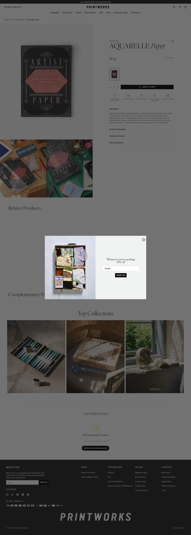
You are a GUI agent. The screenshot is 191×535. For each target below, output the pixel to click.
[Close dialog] (143, 239)
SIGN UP (120, 275)
